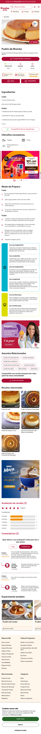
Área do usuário (6, 657)
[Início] (5, 9)
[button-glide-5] (27, 180)
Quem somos (6, 642)
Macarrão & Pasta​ (25, 690)
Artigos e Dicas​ (6, 651)
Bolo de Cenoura (7, 681)
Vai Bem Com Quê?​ (26, 653)
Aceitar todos (20, 719)
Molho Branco (6, 695)
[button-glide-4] (25, 180)
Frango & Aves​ (24, 687)
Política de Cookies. (16, 715)
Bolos (22, 678)
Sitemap (4, 668)
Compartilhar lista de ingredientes (22, 129)
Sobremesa (34, 369)
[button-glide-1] (19, 180)
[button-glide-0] (17, 180)
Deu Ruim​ (23, 655)
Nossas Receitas (6, 645)
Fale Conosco (6, 659)
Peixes (22, 695)
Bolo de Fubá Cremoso (8, 684)
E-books (36, 11)
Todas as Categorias (26, 698)
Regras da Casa (6, 665)
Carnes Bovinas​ (25, 684)
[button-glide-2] (21, 180)
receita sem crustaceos (10, 361)
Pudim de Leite (6, 678)
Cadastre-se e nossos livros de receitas (20, 1)
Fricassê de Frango (7, 690)
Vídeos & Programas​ (8, 654)
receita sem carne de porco (11, 365)
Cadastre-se (25, 547)
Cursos (26, 11)
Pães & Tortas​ (24, 693)
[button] (30, 81)
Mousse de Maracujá (8, 687)
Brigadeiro (5, 698)
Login (13, 547)
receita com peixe (28, 357)
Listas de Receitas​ (7, 648)
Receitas (16, 11)
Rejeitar (20, 724)
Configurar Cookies (20, 730)
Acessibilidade (6, 662)
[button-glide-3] (23, 180)
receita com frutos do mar (11, 357)
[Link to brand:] (35, 24)
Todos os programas (26, 661)
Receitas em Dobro (26, 645)
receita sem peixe (29, 365)
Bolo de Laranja (6, 693)
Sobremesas (24, 681)
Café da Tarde (22, 369)
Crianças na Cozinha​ (26, 658)
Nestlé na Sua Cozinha (27, 642)
